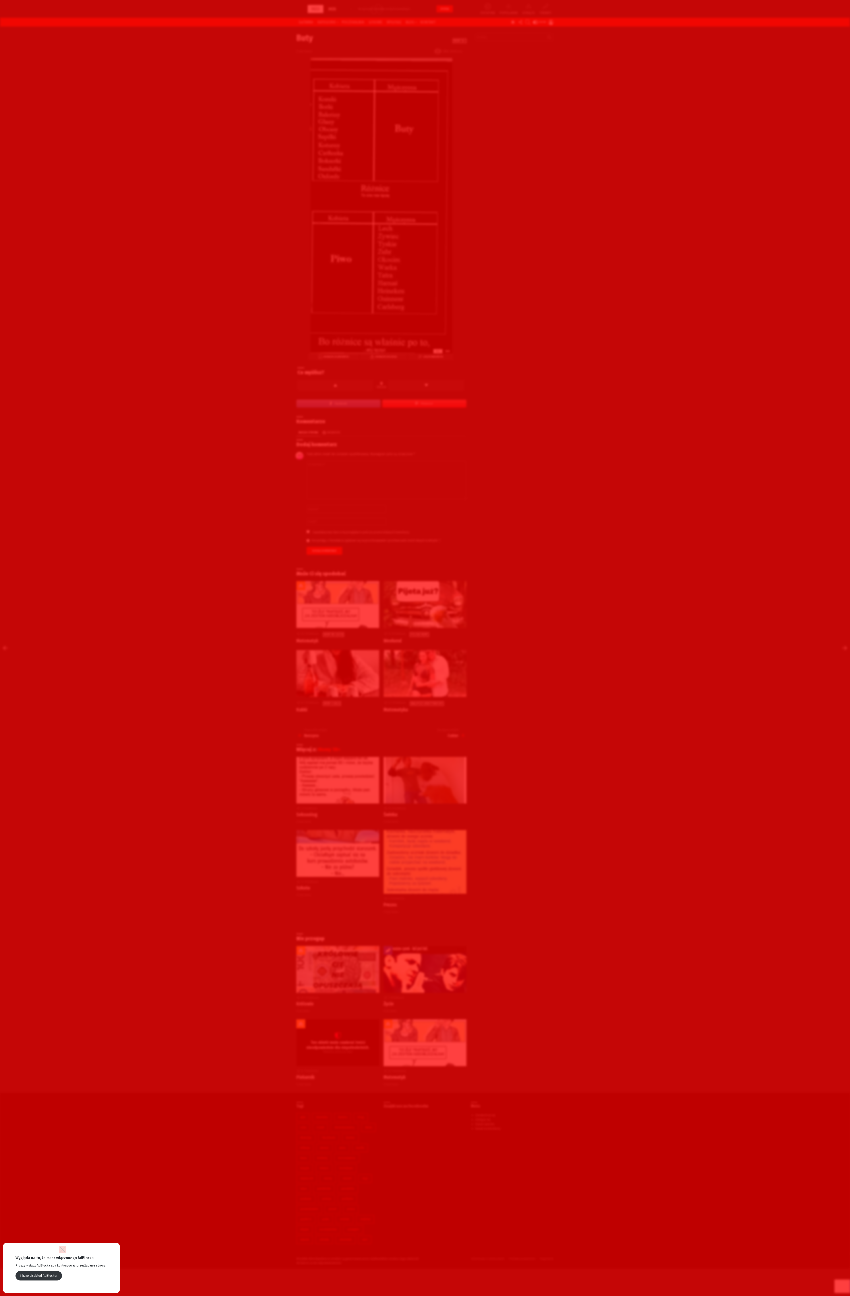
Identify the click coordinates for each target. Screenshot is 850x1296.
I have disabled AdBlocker (39, 1276)
